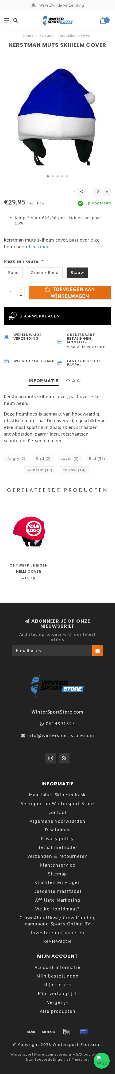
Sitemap (57, 874)
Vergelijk (57, 1002)
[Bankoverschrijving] (31, 1032)
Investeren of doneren (57, 932)
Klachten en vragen (57, 882)
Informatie (44, 381)
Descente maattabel (57, 891)
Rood (13, 272)
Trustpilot (80, 1059)
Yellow (74, 470)
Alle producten (57, 1011)
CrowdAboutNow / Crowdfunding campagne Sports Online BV (58, 920)
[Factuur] (66, 1032)
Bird (43, 458)
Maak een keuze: (23, 261)
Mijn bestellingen (58, 976)
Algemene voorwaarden (57, 821)
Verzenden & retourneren (57, 856)
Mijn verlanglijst (57, 993)
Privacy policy (57, 838)
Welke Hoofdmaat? (57, 909)
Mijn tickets (58, 984)
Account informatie (57, 967)
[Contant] (48, 1032)
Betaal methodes (57, 847)
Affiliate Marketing (57, 900)
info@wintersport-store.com (60, 735)
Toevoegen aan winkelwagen (73, 292)
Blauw (77, 272)
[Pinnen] (84, 1032)
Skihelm (39, 470)
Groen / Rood (45, 272)
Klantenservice (57, 865)
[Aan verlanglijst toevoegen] (97, 192)
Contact (57, 812)
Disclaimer (57, 829)
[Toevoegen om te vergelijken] (107, 192)
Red (97, 458)
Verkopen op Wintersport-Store (57, 803)
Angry (16, 458)
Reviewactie (57, 941)
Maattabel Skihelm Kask (57, 794)
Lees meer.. (40, 246)
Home (28, 35)
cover (70, 458)
